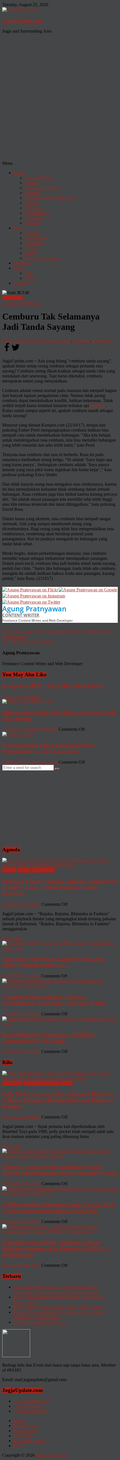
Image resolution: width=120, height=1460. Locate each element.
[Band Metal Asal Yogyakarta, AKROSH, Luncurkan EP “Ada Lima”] (60, 1023)
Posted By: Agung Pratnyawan (29, 340)
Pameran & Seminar (42, 258)
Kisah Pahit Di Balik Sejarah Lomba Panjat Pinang (58, 1307)
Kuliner (31, 182)
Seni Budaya (36, 238)
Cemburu (81, 340)
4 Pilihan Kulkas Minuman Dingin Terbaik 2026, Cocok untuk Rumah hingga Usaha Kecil (58, 1208)
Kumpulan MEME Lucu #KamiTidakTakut (53, 686)
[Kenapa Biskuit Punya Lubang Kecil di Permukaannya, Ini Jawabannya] (17, 734)
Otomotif (32, 192)
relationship (102, 340)
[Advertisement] (60, 98)
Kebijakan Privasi (29, 1440)
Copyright (22, 1435)
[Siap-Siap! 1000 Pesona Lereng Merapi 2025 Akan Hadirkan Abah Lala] (60, 948)
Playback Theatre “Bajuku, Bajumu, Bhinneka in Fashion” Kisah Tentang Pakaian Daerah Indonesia (59, 887)
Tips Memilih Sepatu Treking (28, 641)
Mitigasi (32, 202)
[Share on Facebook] (6, 350)
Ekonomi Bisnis (39, 177)
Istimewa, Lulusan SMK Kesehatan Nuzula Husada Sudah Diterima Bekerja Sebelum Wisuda (59, 1170)
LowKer (20, 283)
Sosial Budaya (37, 212)
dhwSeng (31, 696)
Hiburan (32, 223)
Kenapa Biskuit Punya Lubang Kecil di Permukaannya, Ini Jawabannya (47, 748)
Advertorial (12, 1083)
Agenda (32, 233)
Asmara (64, 340)
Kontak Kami (25, 1430)
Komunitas (34, 243)
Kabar (18, 172)
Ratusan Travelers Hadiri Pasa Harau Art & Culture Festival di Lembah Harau (58, 1314)
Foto (29, 273)
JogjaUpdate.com (22, 20)
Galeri (18, 268)
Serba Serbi (12, 297)
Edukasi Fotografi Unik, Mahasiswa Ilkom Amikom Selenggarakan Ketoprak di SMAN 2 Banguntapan (55, 1248)
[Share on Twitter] (15, 350)
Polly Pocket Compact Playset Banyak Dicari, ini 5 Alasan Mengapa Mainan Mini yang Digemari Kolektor (58, 1100)
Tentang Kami (26, 1425)
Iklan (17, 1445)
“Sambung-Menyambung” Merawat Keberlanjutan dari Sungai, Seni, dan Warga (53, 1000)
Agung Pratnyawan (34, 608)
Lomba (31, 248)
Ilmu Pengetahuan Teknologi (50, 197)
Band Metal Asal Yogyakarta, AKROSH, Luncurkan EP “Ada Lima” (49, 1037)
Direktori (21, 263)
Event (18, 228)
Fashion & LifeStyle (42, 187)
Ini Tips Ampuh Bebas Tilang (39, 1322)
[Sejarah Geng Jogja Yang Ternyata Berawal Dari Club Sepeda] (27, 701)
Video (30, 278)
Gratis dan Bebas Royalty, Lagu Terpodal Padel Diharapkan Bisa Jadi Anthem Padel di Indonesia (56, 1289)
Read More (12, 938)
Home (18, 1420)
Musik (30, 253)
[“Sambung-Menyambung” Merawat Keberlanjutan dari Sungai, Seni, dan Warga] (60, 986)
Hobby (66, 1083)
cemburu (97, 405)
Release (24, 870)
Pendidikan (34, 218)
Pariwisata (34, 207)
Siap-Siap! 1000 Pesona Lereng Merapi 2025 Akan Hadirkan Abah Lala (53, 962)
